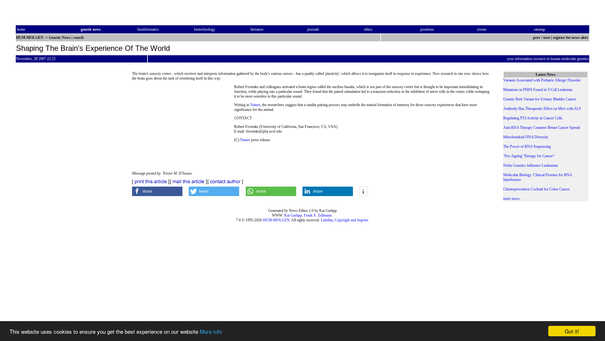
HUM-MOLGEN (276, 220)
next (546, 37)
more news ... (513, 198)
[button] (157, 191)
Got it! (572, 331)
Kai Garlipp (293, 215)
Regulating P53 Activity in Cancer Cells (532, 118)
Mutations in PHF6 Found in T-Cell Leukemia (537, 89)
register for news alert (571, 37)
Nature (255, 105)
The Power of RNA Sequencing (527, 146)
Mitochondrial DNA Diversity (525, 137)
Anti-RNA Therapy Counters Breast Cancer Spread (541, 127)
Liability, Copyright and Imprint (344, 220)
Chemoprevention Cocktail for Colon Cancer (536, 189)
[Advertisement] (183, 127)
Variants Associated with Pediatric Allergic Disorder (542, 80)
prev (536, 37)
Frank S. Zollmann (318, 215)
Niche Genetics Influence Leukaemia (530, 165)
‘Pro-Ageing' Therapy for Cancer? (528, 156)
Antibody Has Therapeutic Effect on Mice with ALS (542, 108)
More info (211, 331)
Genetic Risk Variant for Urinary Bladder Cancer (539, 99)
